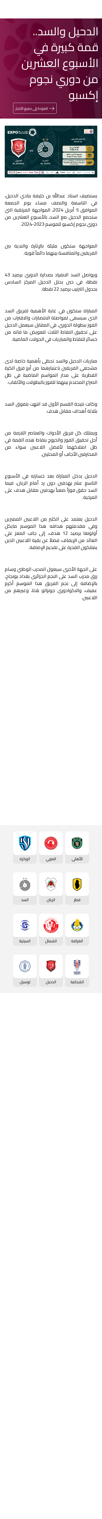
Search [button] (20, 9)
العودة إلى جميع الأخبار (31, 108)
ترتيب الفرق (88, 1053)
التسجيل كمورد (85, 1420)
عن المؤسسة (86, 1380)
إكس (77, 865)
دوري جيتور (88, 1129)
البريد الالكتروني (22, 865)
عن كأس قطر (86, 1214)
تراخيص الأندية (85, 1428)
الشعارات (90, 1359)
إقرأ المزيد (81, 718)
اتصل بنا (90, 1457)
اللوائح (92, 1436)
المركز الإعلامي (84, 1351)
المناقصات (88, 1396)
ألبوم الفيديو (87, 1335)
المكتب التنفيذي (83, 1388)
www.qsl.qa (47, 1502)
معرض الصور (86, 1328)
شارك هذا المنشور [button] (69, 836)
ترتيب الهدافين (85, 1060)
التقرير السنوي (85, 1412)
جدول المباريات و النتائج (78, 1045)
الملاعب (90, 1100)
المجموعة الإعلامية (81, 1343)
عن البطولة (88, 1283)
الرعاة (92, 1108)
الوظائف (90, 1404)
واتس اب (27, 851)
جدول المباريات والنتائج (79, 1137)
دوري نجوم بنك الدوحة (79, 1037)
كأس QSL (89, 1243)
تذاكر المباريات (85, 1092)
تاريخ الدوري (87, 1068)
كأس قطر (89, 1182)
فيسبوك (75, 851)
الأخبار (92, 1320)
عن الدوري (88, 1076)
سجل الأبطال (86, 1084)
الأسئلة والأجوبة (84, 1465)
